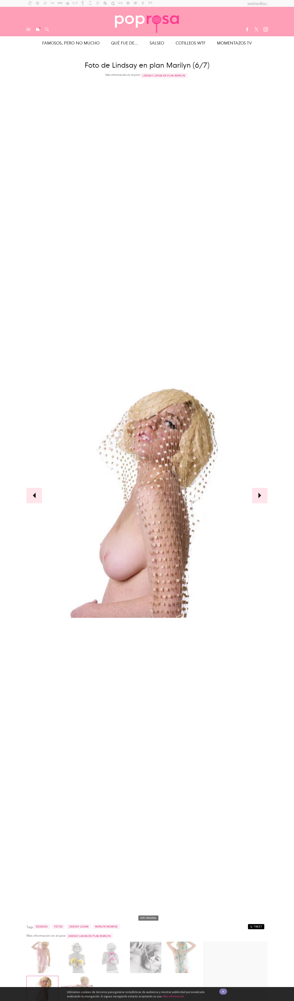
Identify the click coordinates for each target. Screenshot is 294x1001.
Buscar (46, 29)
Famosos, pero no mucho (71, 43)
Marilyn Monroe (106, 926)
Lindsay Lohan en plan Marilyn (164, 75)
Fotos (58, 926)
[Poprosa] (147, 21)
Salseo (157, 43)
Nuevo (37, 29)
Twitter (256, 29)
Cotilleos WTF (191, 43)
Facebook (247, 29)
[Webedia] (257, 3)
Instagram (265, 29)
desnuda (42, 926)
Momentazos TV (234, 43)
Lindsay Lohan (79, 926)
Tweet (258, 926)
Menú (28, 29)
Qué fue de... (124, 43)
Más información (173, 996)
